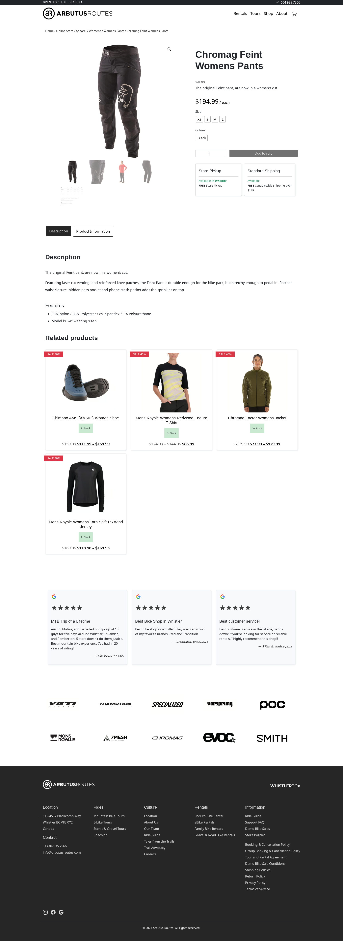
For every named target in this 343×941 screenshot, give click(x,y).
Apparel (81, 31)
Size (198, 111)
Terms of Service (257, 889)
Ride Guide (152, 835)
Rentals (240, 13)
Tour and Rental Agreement (266, 857)
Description (58, 231)
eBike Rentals (205, 822)
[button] (169, 49)
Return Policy (255, 876)
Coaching (100, 835)
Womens (95, 31)
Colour (200, 130)
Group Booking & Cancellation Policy (272, 851)
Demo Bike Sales (257, 828)
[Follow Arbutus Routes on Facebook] (53, 912)
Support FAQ (254, 822)
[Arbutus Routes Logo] (48, 13)
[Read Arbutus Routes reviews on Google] (61, 912)
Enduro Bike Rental (209, 816)
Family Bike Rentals (209, 828)
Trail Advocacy (154, 848)
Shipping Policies (258, 870)
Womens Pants (114, 31)
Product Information (93, 231)
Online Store (64, 31)
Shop (268, 13)
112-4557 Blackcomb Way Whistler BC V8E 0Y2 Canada (62, 822)
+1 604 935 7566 (55, 846)
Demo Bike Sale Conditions (265, 863)
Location (150, 816)
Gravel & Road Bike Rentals (215, 835)
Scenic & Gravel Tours (109, 828)
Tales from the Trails (159, 841)
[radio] (199, 119)
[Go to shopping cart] (294, 13)
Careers (150, 854)
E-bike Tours (102, 822)
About (281, 13)
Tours (255, 13)
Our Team (151, 828)
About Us (151, 822)
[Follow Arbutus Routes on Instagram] (45, 912)
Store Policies (255, 835)
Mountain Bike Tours (109, 816)
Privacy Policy (255, 882)
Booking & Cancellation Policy (267, 844)
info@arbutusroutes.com (62, 852)
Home (49, 31)
